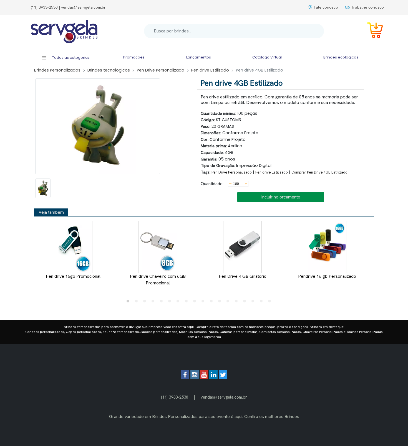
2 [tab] (137, 302)
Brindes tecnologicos (108, 70)
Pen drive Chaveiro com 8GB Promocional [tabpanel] (158, 279)
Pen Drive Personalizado (160, 70)
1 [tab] (129, 302)
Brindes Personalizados (57, 70)
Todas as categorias (70, 57)
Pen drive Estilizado (210, 70)
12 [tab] (221, 302)
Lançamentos (198, 57)
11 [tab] (212, 302)
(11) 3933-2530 (174, 397)
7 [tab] (179, 302)
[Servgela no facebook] (185, 377)
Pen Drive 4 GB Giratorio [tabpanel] (242, 276)
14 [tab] (237, 302)
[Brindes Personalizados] (64, 31)
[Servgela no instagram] (194, 377)
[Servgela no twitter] (223, 377)
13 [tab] (229, 302)
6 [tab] (171, 302)
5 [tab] (162, 302)
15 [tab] (246, 302)
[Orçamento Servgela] (371, 31)
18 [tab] (271, 302)
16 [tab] (254, 302)
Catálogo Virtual (267, 57)
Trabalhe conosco (367, 7)
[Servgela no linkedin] (213, 377)
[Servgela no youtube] (204, 377)
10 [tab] (204, 302)
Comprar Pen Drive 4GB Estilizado (319, 172)
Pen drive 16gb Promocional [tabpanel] (73, 276)
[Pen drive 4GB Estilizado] (43, 188)
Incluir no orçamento (280, 197)
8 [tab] (187, 302)
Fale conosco (325, 7)
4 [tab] (154, 302)
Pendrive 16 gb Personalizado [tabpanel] (327, 276)
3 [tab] (146, 302)
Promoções (134, 57)
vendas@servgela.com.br (224, 397)
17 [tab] (262, 302)
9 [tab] (196, 302)
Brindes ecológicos (340, 57)
